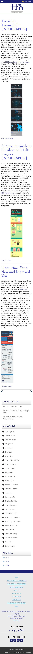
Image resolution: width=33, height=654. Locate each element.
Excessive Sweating (11, 538)
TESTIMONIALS (16, 596)
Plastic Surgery (10, 476)
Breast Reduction (11, 505)
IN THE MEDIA (16, 593)
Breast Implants (10, 464)
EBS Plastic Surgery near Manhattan (17, 62)
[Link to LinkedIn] (18, 640)
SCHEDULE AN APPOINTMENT (16, 603)
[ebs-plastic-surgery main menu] (1, 1)
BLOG (16, 606)
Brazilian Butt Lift (11, 501)
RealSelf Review (10, 440)
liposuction (23, 289)
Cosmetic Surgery (11, 489)
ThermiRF (8, 542)
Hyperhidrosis (9, 509)
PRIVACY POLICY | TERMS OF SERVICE (14, 652)
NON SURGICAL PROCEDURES (16, 584)
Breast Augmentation (12, 460)
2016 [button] (7, 557)
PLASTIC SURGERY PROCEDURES (16, 581)
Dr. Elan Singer (10, 468)
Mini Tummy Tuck (11, 525)
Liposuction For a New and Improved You (15, 272)
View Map (16, 621)
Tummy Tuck (9, 481)
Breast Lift (8, 493)
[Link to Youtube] (21, 640)
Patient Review (10, 436)
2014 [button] (7, 565)
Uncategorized (10, 432)
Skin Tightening (10, 530)
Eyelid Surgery (10, 546)
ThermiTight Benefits (12, 517)
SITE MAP (28, 652)
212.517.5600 (28, 1)
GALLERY (16, 590)
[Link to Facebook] (11, 640)
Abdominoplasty (10, 513)
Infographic (9, 444)
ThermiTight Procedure (13, 521)
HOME (16, 577)
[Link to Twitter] (14, 640)
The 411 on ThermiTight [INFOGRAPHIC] (14, 25)
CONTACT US (16, 600)
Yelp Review (9, 472)
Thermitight (9, 456)
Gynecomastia (10, 497)
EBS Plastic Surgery (8, 193)
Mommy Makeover (11, 485)
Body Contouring (11, 534)
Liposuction (9, 448)
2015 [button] (7, 561)
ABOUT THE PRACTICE (16, 587)
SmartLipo (8, 452)
